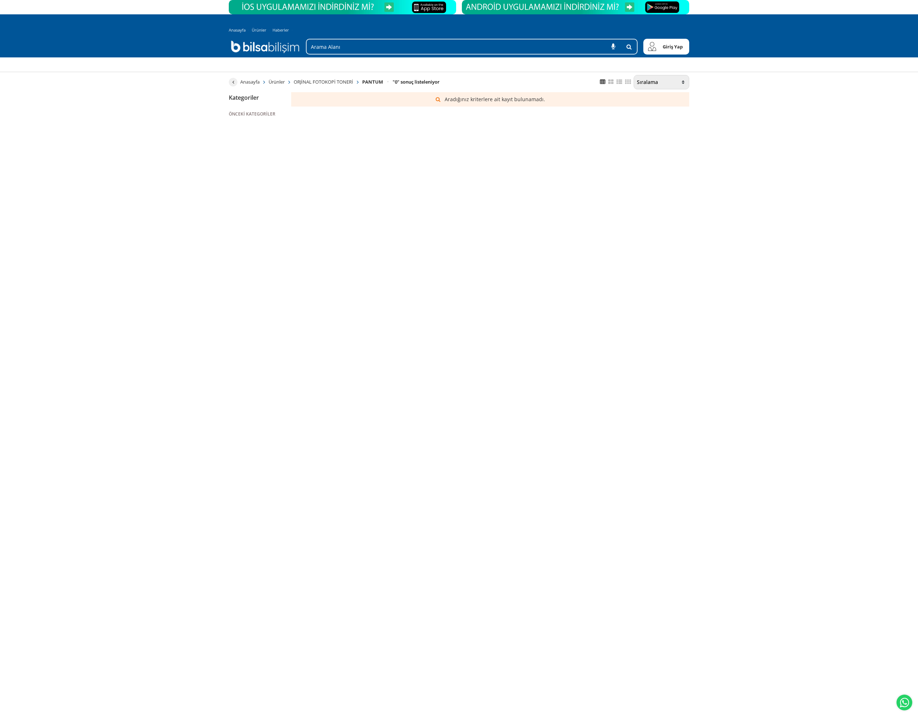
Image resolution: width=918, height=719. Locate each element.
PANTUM (372, 82)
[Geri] (233, 82)
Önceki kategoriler (252, 114)
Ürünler (259, 30)
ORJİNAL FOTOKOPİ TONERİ (323, 82)
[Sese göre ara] (613, 46)
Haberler (281, 30)
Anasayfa (237, 30)
